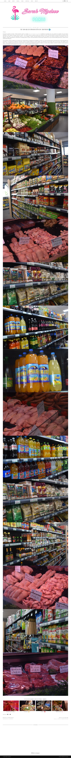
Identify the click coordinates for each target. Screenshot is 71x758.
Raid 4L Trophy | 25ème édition (61, 718)
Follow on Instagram (36, 753)
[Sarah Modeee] (35, 14)
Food (38, 27)
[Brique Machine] (11, 705)
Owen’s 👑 (26, 711)
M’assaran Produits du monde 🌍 (35, 29)
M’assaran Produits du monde (34, 33)
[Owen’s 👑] (27, 705)
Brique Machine (10, 711)
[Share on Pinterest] (10, 714)
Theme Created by (63, 756)
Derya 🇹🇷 (43, 711)
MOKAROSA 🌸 (59, 711)
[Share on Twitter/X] (9, 714)
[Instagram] (63, 1)
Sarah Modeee (8, 756)
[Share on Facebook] (7, 714)
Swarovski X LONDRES (8, 718)
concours (23, 44)
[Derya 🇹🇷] (43, 705)
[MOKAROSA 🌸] (60, 705)
